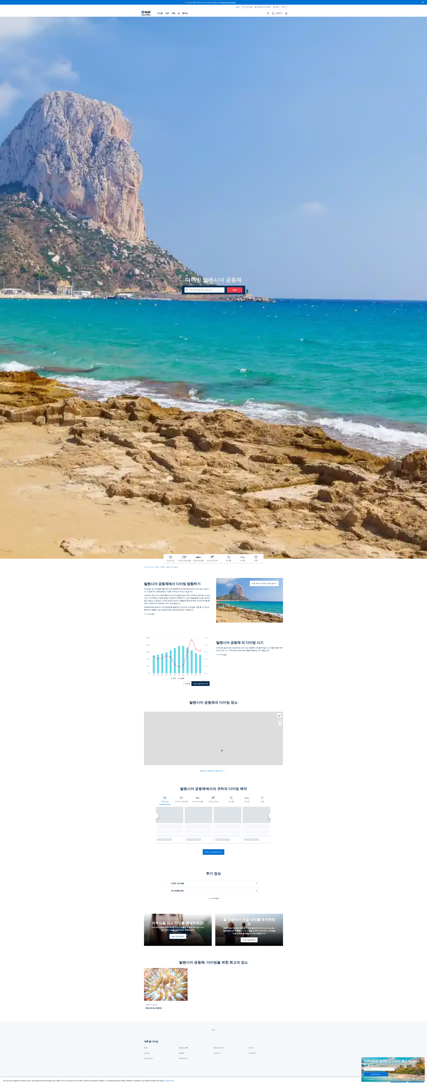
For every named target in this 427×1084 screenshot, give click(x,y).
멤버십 (185, 13)
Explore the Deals (228, 2)
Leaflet (280, 764)
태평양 (181, 1053)
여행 (173, 13)
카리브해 (251, 1053)
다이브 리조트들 (181, 801)
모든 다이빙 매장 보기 (213, 852)
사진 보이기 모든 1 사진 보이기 (264, 583)
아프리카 (217, 1053)
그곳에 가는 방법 (177, 883)
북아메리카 (183, 1058)
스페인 (162, 567)
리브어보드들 (197, 801)
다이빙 (246, 801)
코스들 (160, 13)
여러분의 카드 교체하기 (264, 7)
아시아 (251, 1047)
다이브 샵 (165, 801)
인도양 (146, 1053)
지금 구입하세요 (177, 936)
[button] (222, 750)
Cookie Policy (169, 1081)
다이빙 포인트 (213, 801)
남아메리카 (148, 1058)
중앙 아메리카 (219, 1047)
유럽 (157, 567)
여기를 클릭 (371, 1079)
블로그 (238, 7)
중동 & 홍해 (183, 1047)
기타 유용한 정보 (177, 890)
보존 (167, 13)
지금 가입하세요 (249, 940)
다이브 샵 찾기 (248, 7)
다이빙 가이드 (149, 567)
